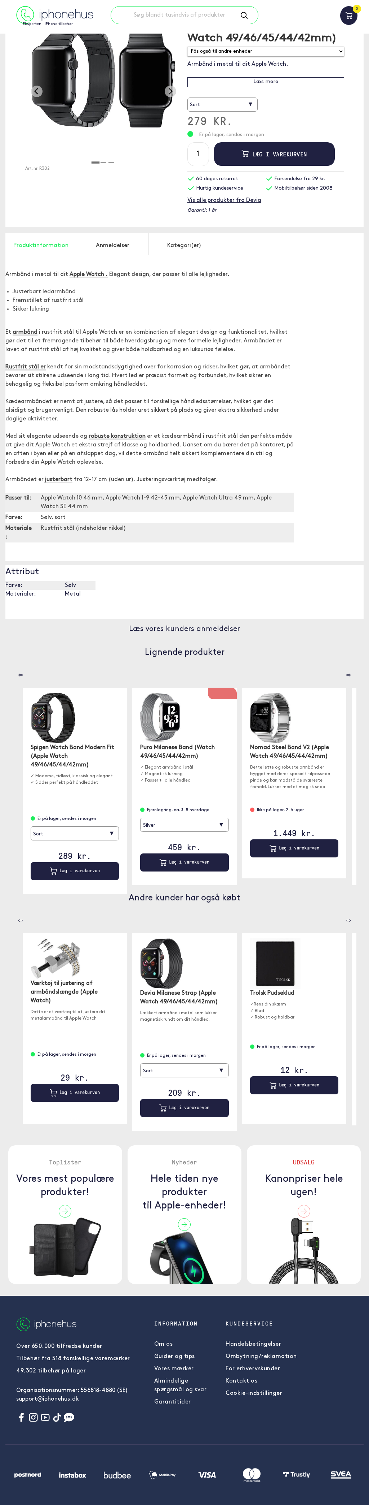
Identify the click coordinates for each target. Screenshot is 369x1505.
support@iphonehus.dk (47, 1399)
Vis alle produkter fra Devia (224, 200)
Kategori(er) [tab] (184, 245)
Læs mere (265, 82)
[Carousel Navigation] (15, 672)
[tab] (95, 162)
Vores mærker (174, 1369)
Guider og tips (174, 1356)
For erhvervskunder (253, 1369)
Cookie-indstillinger (254, 1393)
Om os (163, 1344)
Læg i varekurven (278, 154)
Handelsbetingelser (253, 1344)
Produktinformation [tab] (40, 245)
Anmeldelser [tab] (112, 245)
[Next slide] (170, 91)
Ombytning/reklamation (261, 1356)
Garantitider (172, 1402)
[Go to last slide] (37, 91)
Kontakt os (241, 1381)
